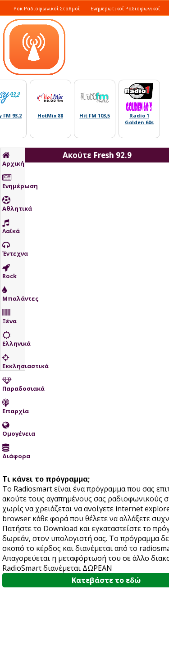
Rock (9, 276)
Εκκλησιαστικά (13, 366)
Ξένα (9, 321)
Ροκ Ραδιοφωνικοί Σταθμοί (47, 8)
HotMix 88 (50, 115)
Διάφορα (13, 456)
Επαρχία (13, 411)
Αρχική (13, 163)
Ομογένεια (13, 433)
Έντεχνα (13, 253)
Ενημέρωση (13, 186)
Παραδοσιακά (13, 388)
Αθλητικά (13, 208)
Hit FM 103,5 (94, 115)
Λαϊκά (11, 231)
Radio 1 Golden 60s (139, 119)
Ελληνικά (13, 343)
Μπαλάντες (13, 298)
